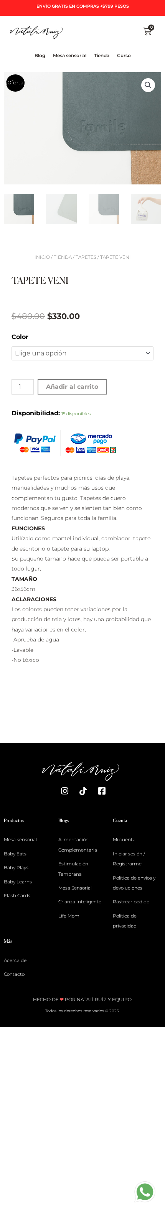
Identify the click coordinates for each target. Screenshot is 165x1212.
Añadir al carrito (72, 386)
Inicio (42, 257)
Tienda (63, 257)
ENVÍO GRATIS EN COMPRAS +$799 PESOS (82, 6)
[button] (148, 85)
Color (20, 336)
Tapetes (86, 257)
